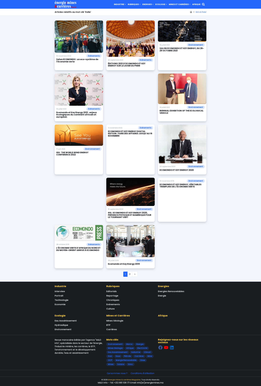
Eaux (118, 356)
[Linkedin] (171, 347)
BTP (108, 325)
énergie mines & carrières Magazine (124, 379)
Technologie (61, 300)
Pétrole (127, 356)
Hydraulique (61, 325)
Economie (60, 304)
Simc (130, 364)
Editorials (111, 291)
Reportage (112, 295)
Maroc (129, 344)
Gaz (110, 356)
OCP (110, 360)
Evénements (94, 56)
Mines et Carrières (179, 4)
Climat (147, 352)
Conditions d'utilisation (142, 373)
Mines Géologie (114, 320)
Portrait (59, 295)
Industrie (119, 4)
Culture (110, 308)
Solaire (120, 364)
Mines (111, 364)
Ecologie (160, 4)
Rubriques (133, 4)
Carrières (111, 329)
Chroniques (112, 300)
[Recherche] (203, 4)
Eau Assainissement (66, 320)
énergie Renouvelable (126, 360)
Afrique (196, 4)
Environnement (196, 45)
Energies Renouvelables (171, 291)
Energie (162, 295)
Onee (142, 360)
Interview (60, 291)
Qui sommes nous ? (117, 373)
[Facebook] (160, 347)
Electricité (142, 348)
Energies (147, 4)
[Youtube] (166, 347)
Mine (149, 356)
